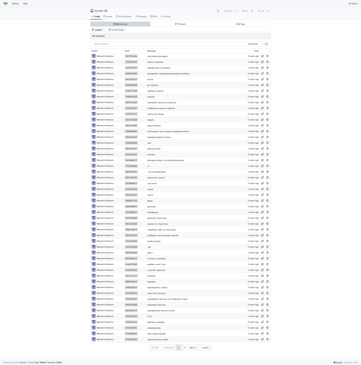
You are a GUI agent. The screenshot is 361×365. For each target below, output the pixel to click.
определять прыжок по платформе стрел (167, 299)
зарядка (151, 281)
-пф (149, 247)
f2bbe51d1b (131, 97)
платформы (153, 212)
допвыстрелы (154, 241)
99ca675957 (131, 149)
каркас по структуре (157, 224)
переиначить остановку (158, 68)
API (355, 362)
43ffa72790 (131, 68)
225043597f (131, 108)
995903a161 (131, 299)
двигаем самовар (156, 322)
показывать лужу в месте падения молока (168, 131)
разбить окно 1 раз (156, 264)
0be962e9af (131, 137)
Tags (242, 24)
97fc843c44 (131, 339)
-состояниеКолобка (156, 172)
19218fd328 (131, 241)
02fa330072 (131, 293)
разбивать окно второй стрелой (162, 235)
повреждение (154, 328)
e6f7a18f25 (131, 235)
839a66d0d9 (131, 85)
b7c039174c (131, 328)
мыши (150, 189)
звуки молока (154, 125)
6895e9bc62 (131, 172)
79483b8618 (131, 143)
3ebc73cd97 (131, 125)
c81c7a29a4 (131, 120)
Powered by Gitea (11, 362)
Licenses (348, 362)
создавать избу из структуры (161, 229)
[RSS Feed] (218, 11)
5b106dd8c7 (131, 183)
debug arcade (153, 148)
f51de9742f (131, 62)
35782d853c (131, 212)
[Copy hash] (262, 56)
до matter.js (152, 85)
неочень (151, 154)
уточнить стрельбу (156, 258)
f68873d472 (131, 230)
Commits (121, 24)
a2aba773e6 (131, 91)
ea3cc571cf (131, 276)
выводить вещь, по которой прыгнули (165, 160)
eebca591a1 (131, 154)
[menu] (338, 362)
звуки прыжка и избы (157, 339)
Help (25, 3)
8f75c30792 (131, 178)
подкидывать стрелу (157, 287)
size (149, 143)
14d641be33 (131, 287)
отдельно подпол (155, 91)
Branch (182, 24)
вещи (149, 200)
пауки (150, 195)
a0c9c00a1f (131, 79)
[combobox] (255, 44)
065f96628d (131, 218)
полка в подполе (155, 62)
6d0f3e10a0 (131, 102)
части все (152, 183)
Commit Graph (117, 30)
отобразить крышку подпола (161, 108)
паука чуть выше (155, 114)
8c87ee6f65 (131, 73)
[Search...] (266, 44)
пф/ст (150, 253)
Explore (15, 3)
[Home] (5, 3)
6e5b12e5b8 (131, 305)
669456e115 (131, 310)
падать (150, 120)
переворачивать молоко (159, 137)
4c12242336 (131, 270)
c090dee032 (131, 131)
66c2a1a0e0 (131, 224)
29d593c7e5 (131, 201)
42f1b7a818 (131, 247)
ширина (151, 96)
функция (151, 206)
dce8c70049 (131, 264)
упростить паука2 (156, 177)
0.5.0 (149, 316)
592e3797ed (131, 316)
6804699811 (131, 206)
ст (148, 166)
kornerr (99, 10)
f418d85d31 (131, 334)
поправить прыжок (156, 305)
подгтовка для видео (157, 56)
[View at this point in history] (267, 56)
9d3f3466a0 (131, 253)
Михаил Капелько (105, 56)
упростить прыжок (156, 293)
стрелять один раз (156, 270)
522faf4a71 (131, 114)
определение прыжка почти (160, 310)
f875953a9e (131, 56)
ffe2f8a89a (131, 166)
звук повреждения (156, 333)
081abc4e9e (131, 195)
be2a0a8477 (131, 160)
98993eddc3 (131, 282)
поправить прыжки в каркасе (161, 102)
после (150, 79)
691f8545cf (131, 258)
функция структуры (157, 218)
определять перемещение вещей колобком (168, 73)
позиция (151, 276)
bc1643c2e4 (131, 189)
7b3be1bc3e (131, 322)
